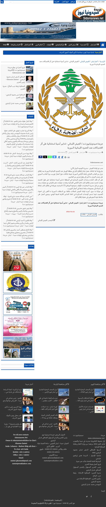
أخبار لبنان (93, 45)
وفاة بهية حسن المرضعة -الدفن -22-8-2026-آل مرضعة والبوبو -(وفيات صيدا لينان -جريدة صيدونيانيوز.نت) (18, 156)
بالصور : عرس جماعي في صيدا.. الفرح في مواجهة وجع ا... (48, 426)
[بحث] (2, 1)
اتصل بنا (57, 2)
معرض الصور (72, 45)
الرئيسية (102, 62)
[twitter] (87, 496)
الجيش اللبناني (84, 62)
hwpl (4, 45)
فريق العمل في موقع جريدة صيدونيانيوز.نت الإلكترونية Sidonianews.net (16, 70)
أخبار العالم (28, 45)
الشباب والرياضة (15, 45)
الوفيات (49, 45)
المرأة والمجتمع (60, 45)
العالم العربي (39, 45)
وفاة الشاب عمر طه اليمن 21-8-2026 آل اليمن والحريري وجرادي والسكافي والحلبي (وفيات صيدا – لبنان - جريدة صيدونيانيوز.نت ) (17, 190)
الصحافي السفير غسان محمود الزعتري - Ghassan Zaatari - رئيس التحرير (15, 80)
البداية (102, 44)
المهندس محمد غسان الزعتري (15, 104)
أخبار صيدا (83, 45)
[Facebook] (91, 496)
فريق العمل (65, 2)
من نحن (73, 2)
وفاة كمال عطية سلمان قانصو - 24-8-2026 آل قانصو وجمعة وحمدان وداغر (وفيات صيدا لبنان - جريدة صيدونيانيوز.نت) (17, 124)
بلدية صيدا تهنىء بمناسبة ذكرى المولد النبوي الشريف (76, 53)
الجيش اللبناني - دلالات (88, 215)
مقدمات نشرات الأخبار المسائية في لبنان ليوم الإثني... (86, 409)
